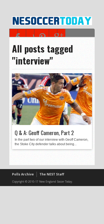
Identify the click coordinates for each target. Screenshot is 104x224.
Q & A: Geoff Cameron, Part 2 (44, 133)
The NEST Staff (51, 174)
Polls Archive (23, 174)
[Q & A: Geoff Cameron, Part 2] (52, 124)
